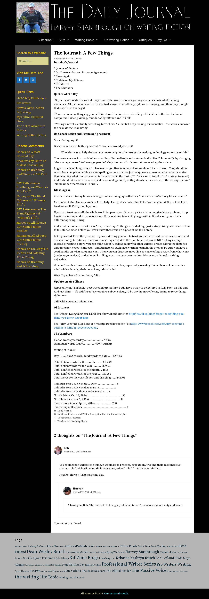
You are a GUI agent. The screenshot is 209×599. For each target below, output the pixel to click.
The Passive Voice (149, 570)
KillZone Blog (83, 557)
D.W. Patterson (26, 183)
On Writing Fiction (116, 40)
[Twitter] (26, 80)
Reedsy (34, 571)
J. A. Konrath (182, 552)
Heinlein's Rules (168, 552)
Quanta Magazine (22, 571)
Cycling (161, 546)
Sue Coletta (103, 414)
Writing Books (85, 40)
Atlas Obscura (55, 546)
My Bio (162, 40)
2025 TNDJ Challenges (31, 98)
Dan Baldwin (172, 546)
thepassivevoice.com (177, 571)
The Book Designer (93, 571)
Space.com (59, 571)
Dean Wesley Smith (46, 551)
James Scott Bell (24, 558)
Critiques (145, 40)
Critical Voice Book (147, 546)
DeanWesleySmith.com (80, 552)
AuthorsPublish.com (79, 546)
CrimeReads (129, 546)
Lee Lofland (165, 558)
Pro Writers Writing (174, 564)
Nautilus (62, 414)
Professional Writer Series (82, 414)
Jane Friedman (45, 558)
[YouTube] (33, 80)
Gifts (61, 40)
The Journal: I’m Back (68, 417)
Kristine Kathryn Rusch (135, 558)
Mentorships (29, 565)
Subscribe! (45, 40)
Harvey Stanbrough (142, 552)
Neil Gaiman (56, 565)
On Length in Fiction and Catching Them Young (32, 253)
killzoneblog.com (106, 558)
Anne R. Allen (21, 546)
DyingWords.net (116, 552)
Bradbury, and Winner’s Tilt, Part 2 (32, 174)
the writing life (119, 414)
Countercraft (100, 546)
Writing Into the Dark (71, 577)
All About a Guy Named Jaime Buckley (31, 227)
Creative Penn (113, 546)
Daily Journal (64, 410)
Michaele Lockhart (42, 565)
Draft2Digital (100, 552)
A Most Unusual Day (30, 165)
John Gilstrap (62, 558)
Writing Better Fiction (31, 135)
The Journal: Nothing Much (72, 421)
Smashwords (45, 571)
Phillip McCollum (93, 565)
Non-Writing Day (73, 565)
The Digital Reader (118, 571)
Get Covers (24, 103)
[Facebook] (19, 80)
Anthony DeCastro (37, 546)
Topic (53, 577)
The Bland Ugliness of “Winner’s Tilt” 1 (31, 200)
